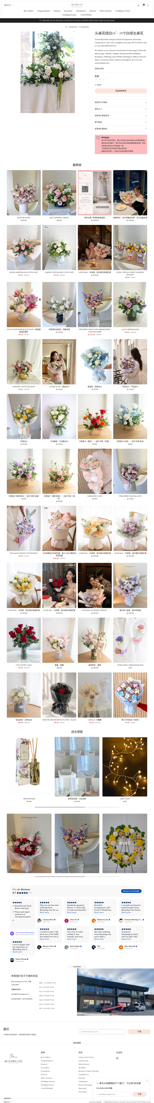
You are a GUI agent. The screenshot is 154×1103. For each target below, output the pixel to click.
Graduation (83, 1081)
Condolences (84, 1075)
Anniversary (83, 1061)
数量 (97, 76)
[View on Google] (39, 921)
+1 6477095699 (86, 15)
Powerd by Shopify (95, 1102)
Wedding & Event (122, 11)
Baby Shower (84, 1064)
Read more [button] (44, 912)
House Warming (85, 1085)
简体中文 (7, 5)
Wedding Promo (69, 15)
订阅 (139, 1094)
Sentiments (81, 11)
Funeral (57, 11)
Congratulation (43, 11)
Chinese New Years (86, 1057)
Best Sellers (28, 11)
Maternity (83, 1088)
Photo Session (106, 11)
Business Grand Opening (88, 1071)
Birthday (82, 1068)
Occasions (68, 11)
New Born (83, 1092)
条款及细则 (77, 1043)
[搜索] (148, 5)
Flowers (93, 11)
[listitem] (77, 20)
